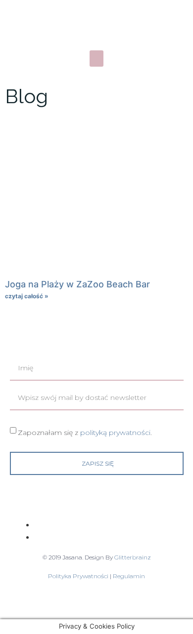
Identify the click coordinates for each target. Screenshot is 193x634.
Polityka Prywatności (79, 576)
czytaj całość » (26, 296)
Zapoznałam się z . (85, 432)
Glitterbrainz (132, 557)
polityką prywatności (115, 432)
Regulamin (129, 576)
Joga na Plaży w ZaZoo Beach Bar (77, 284)
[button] (96, 58)
